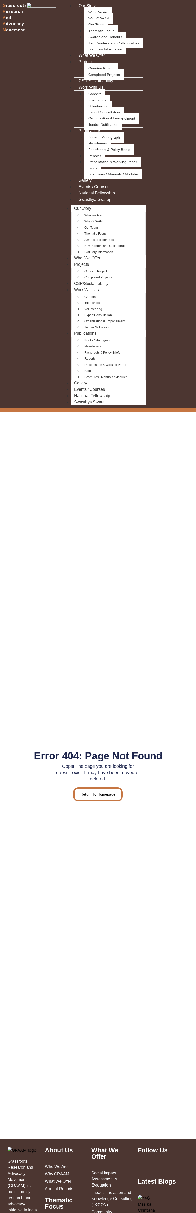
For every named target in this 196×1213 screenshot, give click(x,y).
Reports (94, 156)
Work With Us (91, 87)
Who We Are (98, 12)
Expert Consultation (104, 112)
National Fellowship (97, 193)
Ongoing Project (101, 68)
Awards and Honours (105, 37)
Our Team (96, 25)
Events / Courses (94, 187)
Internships (97, 100)
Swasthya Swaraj (94, 199)
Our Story (82, 208)
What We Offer (92, 55)
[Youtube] (175, 1168)
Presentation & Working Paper (112, 162)
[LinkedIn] (150, 1168)
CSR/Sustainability (96, 81)
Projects (86, 62)
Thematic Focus (101, 31)
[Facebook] (168, 1168)
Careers (94, 94)
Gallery (85, 180)
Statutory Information (105, 49)
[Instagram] (161, 1168)
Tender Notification (103, 124)
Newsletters (97, 144)
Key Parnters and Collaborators (113, 43)
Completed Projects (104, 75)
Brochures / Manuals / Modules (113, 174)
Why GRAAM (98, 19)
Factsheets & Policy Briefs (109, 150)
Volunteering (98, 106)
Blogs (92, 168)
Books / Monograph (104, 137)
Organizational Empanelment (111, 118)
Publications (90, 131)
